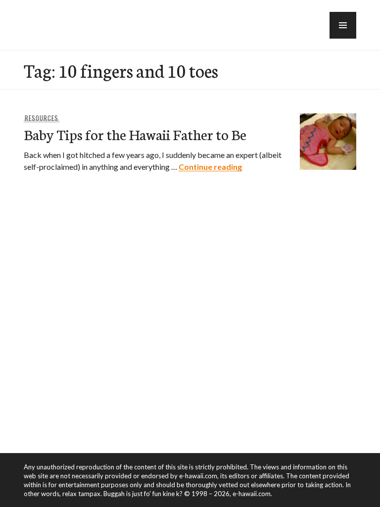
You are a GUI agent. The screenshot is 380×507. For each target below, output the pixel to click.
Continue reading (210, 166)
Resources (41, 118)
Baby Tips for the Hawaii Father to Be (135, 134)
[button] (343, 25)
